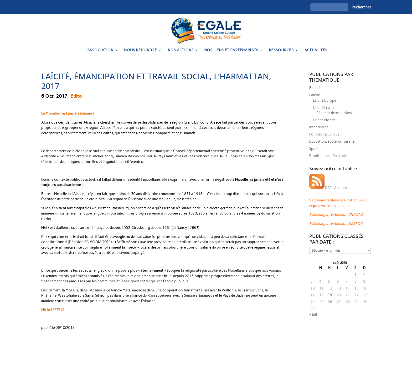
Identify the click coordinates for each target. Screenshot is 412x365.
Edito (76, 96)
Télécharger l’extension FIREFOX (336, 223)
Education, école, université (332, 141)
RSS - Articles (335, 188)
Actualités (315, 50)
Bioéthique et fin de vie (328, 156)
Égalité (314, 88)
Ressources (281, 50)
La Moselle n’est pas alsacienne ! (67, 113)
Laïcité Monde (324, 120)
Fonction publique (324, 134)
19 (330, 295)
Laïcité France (324, 107)
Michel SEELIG (52, 310)
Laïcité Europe (324, 100)
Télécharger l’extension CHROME (336, 214)
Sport (314, 148)
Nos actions (181, 50)
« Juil (313, 315)
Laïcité (314, 95)
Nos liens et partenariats (231, 50)
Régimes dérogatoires (334, 113)
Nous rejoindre (140, 50)
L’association (98, 50)
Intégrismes (319, 127)
